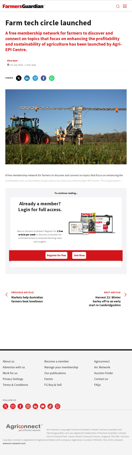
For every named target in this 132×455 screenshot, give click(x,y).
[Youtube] (43, 406)
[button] (118, 6)
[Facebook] (20, 406)
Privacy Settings (13, 379)
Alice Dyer (12, 60)
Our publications (55, 373)
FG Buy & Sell (53, 385)
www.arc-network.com (14, 443)
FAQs (97, 385)
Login (40, 222)
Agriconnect (102, 361)
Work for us (10, 373)
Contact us (101, 379)
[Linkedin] (35, 406)
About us (8, 361)
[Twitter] (5, 406)
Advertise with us (14, 367)
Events (48, 379)
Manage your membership (61, 367)
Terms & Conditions (15, 385)
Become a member (56, 361)
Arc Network (102, 367)
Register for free (56, 255)
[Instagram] (28, 406)
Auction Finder (103, 373)
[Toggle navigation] (124, 6)
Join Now (79, 255)
